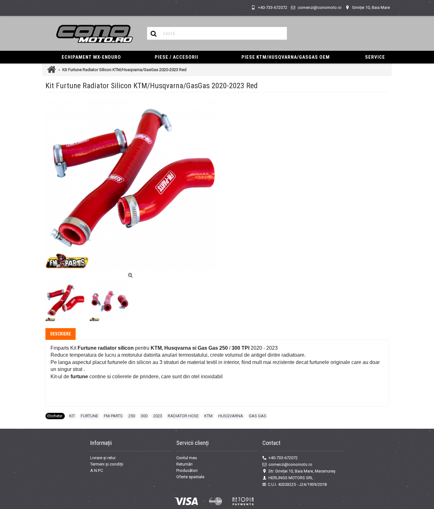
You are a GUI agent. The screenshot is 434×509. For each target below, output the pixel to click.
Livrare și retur (103, 457)
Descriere (60, 333)
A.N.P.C (96, 470)
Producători (187, 470)
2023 (157, 415)
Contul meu (186, 457)
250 (131, 415)
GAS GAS (257, 415)
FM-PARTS (113, 415)
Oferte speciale (190, 476)
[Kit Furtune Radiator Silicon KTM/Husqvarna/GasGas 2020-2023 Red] (131, 184)
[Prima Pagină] (51, 69)
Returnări (184, 464)
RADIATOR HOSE (183, 415)
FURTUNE (89, 415)
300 (144, 415)
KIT (72, 415)
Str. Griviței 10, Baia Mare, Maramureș (302, 471)
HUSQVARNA (230, 415)
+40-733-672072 (283, 457)
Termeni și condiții (106, 464)
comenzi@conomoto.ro (290, 464)
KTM (208, 415)
